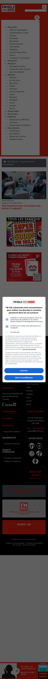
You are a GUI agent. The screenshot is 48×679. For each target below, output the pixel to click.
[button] (24, 332)
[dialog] (24, 339)
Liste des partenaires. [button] (29, 349)
